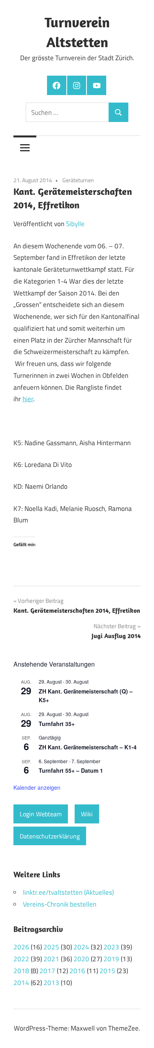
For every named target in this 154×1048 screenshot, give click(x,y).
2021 (51, 959)
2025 (51, 947)
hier (28, 399)
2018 (21, 971)
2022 (21, 959)
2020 (81, 959)
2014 (21, 982)
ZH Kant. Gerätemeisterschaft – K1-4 (88, 747)
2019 (111, 959)
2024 (81, 947)
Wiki (87, 814)
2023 (111, 947)
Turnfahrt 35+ (57, 724)
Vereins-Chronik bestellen (59, 904)
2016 (77, 971)
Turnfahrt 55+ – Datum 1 (71, 770)
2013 (51, 982)
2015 (107, 971)
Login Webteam (41, 814)
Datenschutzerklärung (50, 836)
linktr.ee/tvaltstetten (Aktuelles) (68, 892)
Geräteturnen (78, 180)
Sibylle (75, 224)
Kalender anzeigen (36, 787)
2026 (21, 947)
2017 (47, 971)
